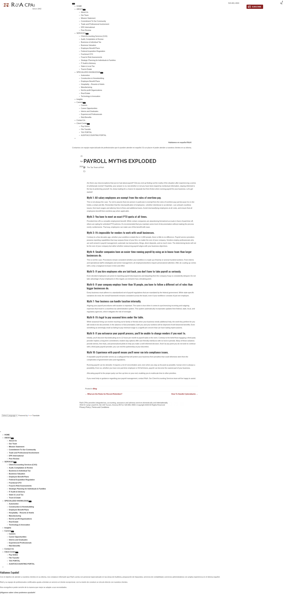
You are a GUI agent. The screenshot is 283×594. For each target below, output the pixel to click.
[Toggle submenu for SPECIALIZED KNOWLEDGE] (101, 73)
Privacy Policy (85, 407)
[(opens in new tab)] (255, 7)
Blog (89, 171)
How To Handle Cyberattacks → (184, 394)
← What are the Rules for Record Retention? (103, 394)
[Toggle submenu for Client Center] (88, 124)
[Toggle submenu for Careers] (84, 103)
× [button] (0, 432)
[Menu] (73, 4)
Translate (36, 415)
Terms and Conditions (100, 407)
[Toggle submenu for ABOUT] (84, 9)
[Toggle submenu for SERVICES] (87, 34)
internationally (162, 403)
